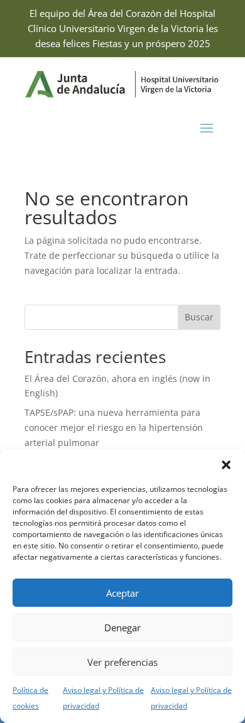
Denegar (122, 627)
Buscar (199, 317)
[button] (226, 465)
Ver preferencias (122, 662)
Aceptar (122, 593)
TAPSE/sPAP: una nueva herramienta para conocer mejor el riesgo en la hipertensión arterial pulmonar (113, 427)
